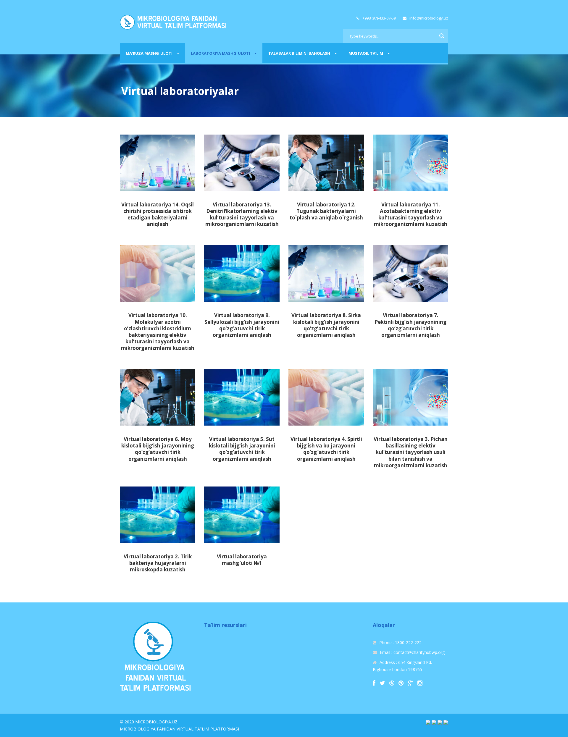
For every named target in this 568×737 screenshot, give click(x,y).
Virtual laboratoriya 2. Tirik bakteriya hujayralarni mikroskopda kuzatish (158, 563)
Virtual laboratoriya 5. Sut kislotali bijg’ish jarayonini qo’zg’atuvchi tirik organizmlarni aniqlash (242, 449)
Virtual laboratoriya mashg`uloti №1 (242, 559)
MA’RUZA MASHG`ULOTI (149, 53)
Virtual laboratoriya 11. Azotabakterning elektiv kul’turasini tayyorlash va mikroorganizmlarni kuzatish (410, 214)
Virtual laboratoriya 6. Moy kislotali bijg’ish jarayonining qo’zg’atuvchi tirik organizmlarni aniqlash (157, 449)
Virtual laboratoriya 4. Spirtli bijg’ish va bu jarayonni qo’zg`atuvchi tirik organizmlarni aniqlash (326, 449)
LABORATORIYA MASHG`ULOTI (220, 53)
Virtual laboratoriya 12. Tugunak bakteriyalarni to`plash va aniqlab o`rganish (326, 211)
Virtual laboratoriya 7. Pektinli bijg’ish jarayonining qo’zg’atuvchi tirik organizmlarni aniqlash (410, 325)
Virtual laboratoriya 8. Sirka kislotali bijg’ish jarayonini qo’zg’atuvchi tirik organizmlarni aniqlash (326, 325)
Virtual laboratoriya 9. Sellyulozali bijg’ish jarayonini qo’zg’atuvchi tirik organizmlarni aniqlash (241, 325)
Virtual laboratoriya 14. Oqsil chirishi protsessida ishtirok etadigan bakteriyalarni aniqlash (157, 214)
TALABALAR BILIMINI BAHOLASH (299, 53)
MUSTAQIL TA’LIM (365, 53)
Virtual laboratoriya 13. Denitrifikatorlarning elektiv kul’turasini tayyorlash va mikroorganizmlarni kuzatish (242, 214)
